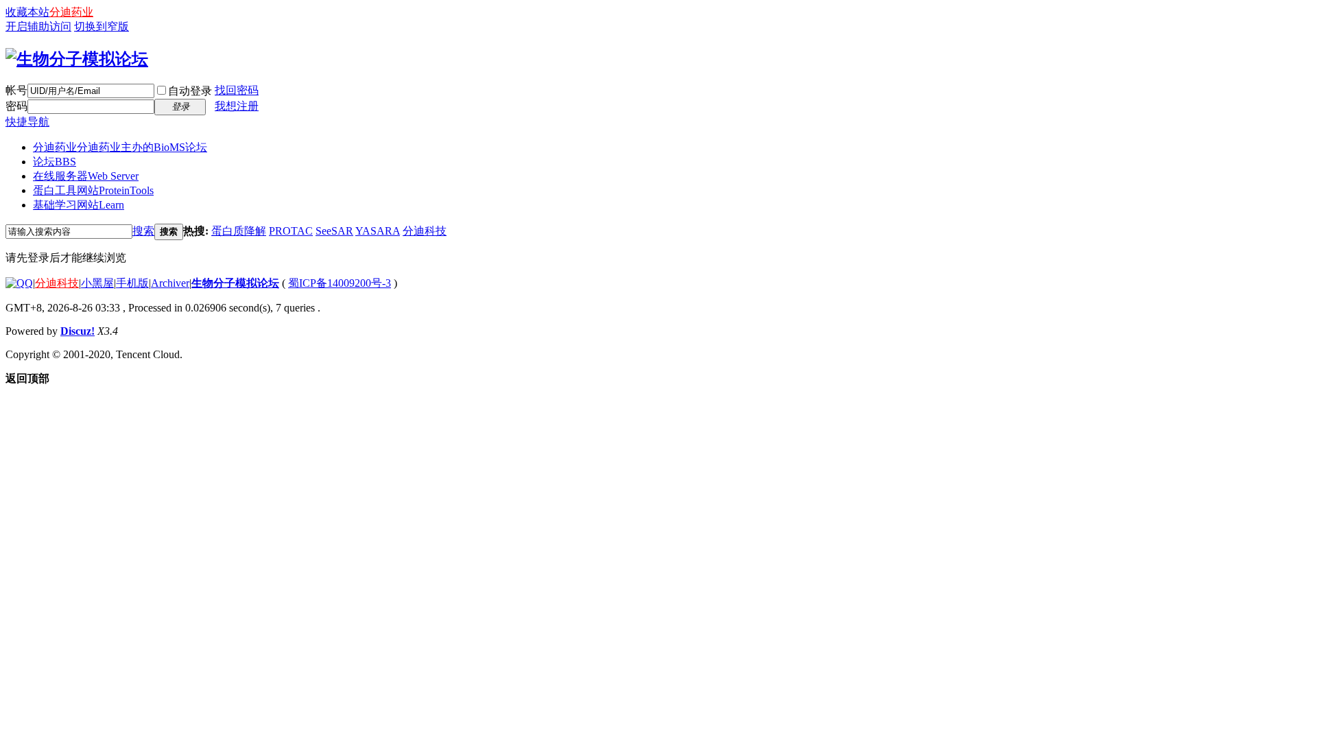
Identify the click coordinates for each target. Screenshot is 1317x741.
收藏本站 (27, 12)
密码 (16, 106)
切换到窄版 (101, 26)
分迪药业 (71, 12)
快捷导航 (27, 122)
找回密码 (237, 90)
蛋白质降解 (238, 231)
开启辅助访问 (38, 26)
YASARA (377, 231)
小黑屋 (97, 283)
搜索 (143, 231)
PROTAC (291, 231)
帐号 (16, 90)
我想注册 (237, 106)
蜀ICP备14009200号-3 (339, 283)
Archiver (170, 283)
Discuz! (77, 331)
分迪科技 (425, 231)
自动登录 (190, 91)
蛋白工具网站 (93, 190)
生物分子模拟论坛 (235, 283)
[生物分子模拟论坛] (76, 59)
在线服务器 (86, 176)
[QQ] (19, 283)
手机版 (132, 283)
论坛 (54, 161)
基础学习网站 (78, 205)
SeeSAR (334, 231)
